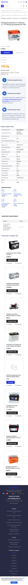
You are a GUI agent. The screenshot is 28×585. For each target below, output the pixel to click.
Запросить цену (12, 260)
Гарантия (14, 560)
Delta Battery (20, 129)
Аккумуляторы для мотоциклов (14, 522)
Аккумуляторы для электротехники (14, 530)
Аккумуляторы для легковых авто (14, 512)
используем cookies (6, 578)
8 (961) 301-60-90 (14, 496)
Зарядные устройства (14, 534)
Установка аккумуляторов (14, 546)
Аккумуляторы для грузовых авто (14, 516)
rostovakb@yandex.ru (14, 498)
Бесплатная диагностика (14, 539)
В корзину (6, 52)
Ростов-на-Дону (22, 1)
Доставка (14, 555)
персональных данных (19, 580)
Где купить (14, 568)
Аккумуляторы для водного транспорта (14, 526)
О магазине (14, 563)
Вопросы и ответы (14, 571)
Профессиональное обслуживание (14, 543)
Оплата (14, 558)
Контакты (14, 565)
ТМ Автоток (14, 573)
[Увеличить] (14, 36)
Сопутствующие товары (14, 519)
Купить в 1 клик (20, 52)
